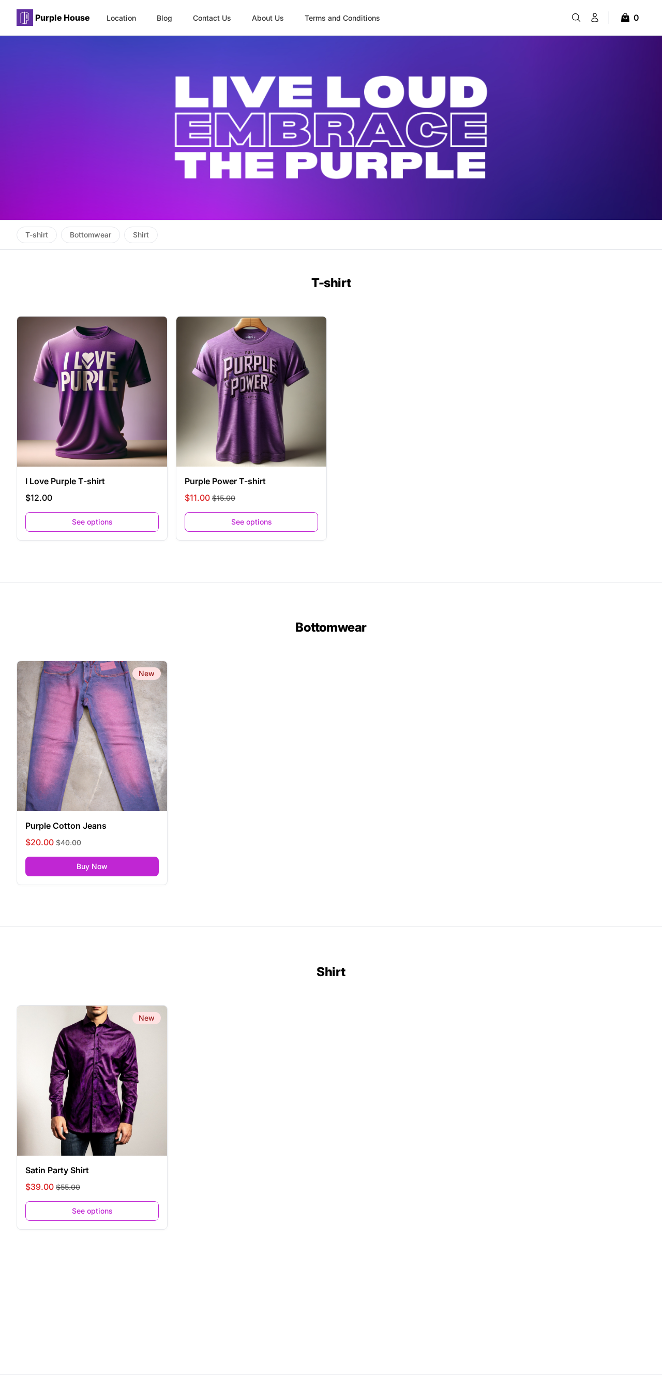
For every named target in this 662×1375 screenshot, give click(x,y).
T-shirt (331, 282)
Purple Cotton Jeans (66, 825)
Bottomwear (330, 627)
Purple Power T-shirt (225, 481)
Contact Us (212, 17)
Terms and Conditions (342, 17)
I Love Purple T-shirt (65, 481)
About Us (268, 17)
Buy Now (118, 866)
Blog (164, 17)
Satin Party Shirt (57, 1170)
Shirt (331, 971)
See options (92, 521)
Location (121, 17)
